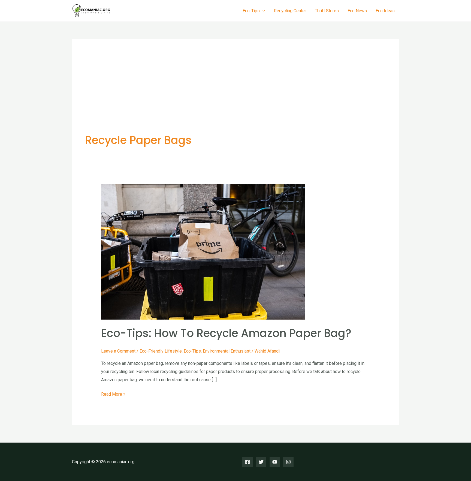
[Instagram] (288, 462)
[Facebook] (247, 462)
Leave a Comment (118, 351)
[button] (262, 11)
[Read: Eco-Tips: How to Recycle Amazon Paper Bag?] (203, 251)
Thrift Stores (327, 10)
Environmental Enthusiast (226, 351)
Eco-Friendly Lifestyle (161, 351)
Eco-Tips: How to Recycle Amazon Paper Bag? (226, 333)
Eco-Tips (192, 351)
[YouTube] (275, 462)
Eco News (357, 10)
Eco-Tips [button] (251, 10)
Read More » (113, 394)
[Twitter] (261, 462)
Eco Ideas (385, 10)
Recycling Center (290, 10)
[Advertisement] (235, 93)
